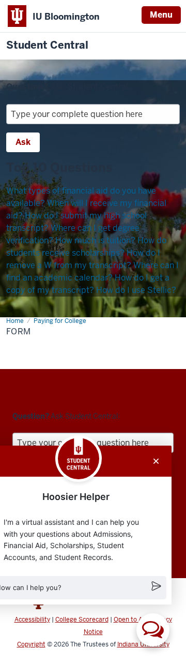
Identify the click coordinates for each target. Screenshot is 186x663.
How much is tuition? (95, 240)
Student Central (47, 45)
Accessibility (32, 619)
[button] (152, 629)
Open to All (130, 619)
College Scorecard (82, 619)
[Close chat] (156, 461)
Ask (23, 142)
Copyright (31, 644)
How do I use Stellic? (136, 290)
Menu (161, 14)
